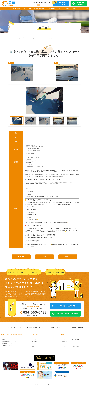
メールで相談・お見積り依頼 (66, 306)
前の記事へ (21, 256)
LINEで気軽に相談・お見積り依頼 (67, 313)
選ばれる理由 (27, 8)
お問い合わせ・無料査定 (33, 327)
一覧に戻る (44, 256)
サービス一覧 (35, 339)
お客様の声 (65, 344)
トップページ (11, 327)
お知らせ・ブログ (55, 327)
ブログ (74, 8)
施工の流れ (34, 341)
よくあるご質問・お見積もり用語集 (70, 346)
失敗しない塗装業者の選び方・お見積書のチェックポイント (9, 342)
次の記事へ (68, 256)
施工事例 (29, 38)
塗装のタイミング (6, 339)
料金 (60, 8)
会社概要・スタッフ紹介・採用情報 (70, 339)
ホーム (9, 38)
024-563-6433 (35, 312)
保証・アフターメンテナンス (39, 346)
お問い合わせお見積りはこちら (61, 3)
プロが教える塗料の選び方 (8, 345)
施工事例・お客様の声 (19, 38)
